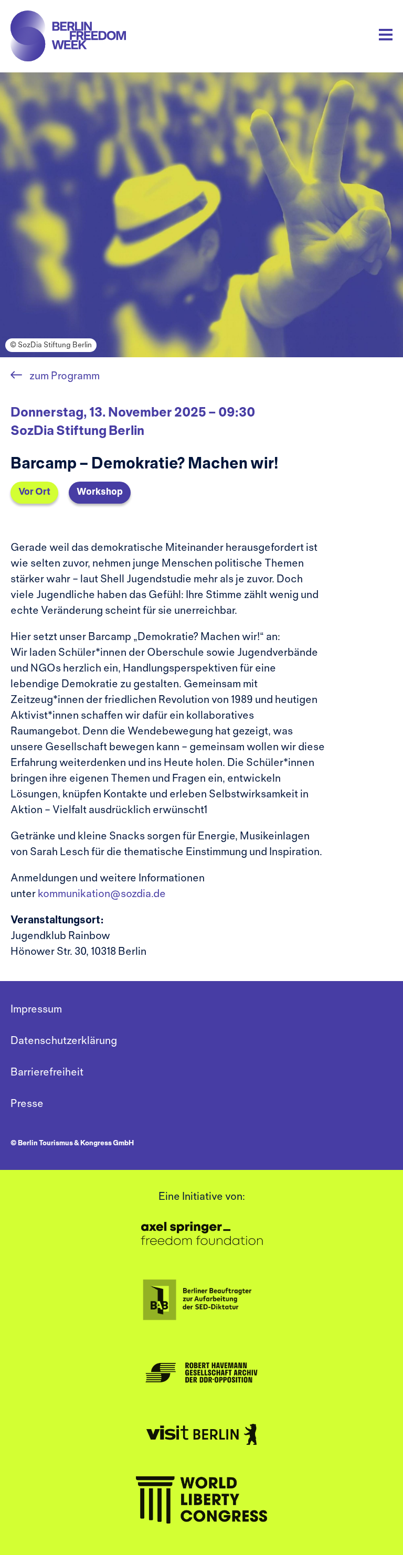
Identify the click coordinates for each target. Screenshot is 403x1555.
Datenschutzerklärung (63, 1041)
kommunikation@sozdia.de (102, 894)
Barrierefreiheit (46, 1073)
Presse (27, 1104)
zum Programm (63, 376)
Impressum (36, 1010)
